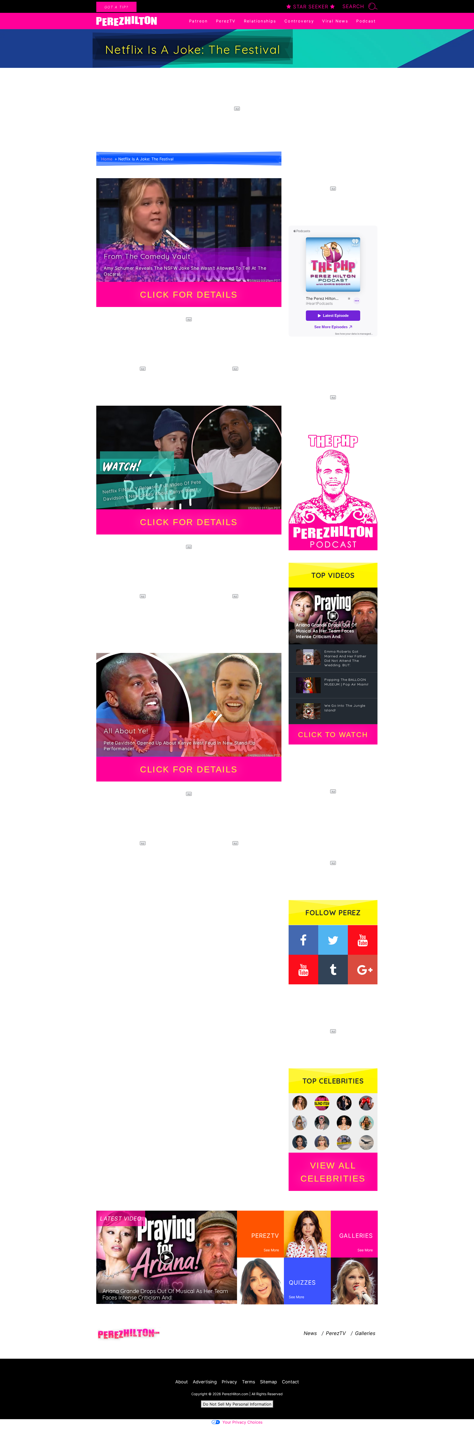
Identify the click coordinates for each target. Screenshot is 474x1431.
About (181, 1381)
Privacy (229, 1381)
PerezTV (226, 21)
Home (106, 158)
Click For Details (189, 294)
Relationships (260, 21)
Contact (290, 1381)
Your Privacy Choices (242, 1422)
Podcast (366, 21)
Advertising (205, 1381)
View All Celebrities (333, 1172)
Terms (248, 1381)
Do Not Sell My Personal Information (237, 1404)
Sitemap (268, 1381)
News (310, 1333)
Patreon (198, 21)
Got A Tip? (116, 7)
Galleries (365, 1333)
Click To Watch (333, 735)
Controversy (299, 21)
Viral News (335, 21)
